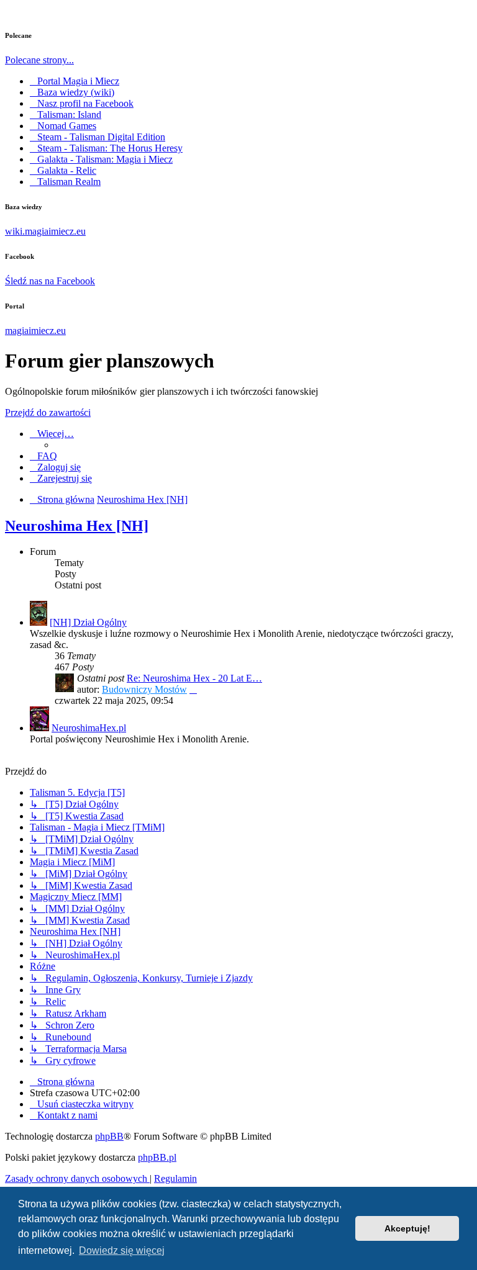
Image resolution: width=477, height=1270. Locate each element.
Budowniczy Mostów (144, 689)
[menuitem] (43, 456)
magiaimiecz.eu (35, 330)
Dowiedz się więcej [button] (122, 1250)
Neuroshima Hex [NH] (76, 526)
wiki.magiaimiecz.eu (45, 231)
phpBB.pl (157, 1157)
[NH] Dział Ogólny (88, 622)
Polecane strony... (39, 60)
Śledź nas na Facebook (50, 281)
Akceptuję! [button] (407, 1228)
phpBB (109, 1136)
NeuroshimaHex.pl (89, 728)
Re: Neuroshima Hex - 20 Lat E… (194, 678)
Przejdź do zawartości (48, 412)
